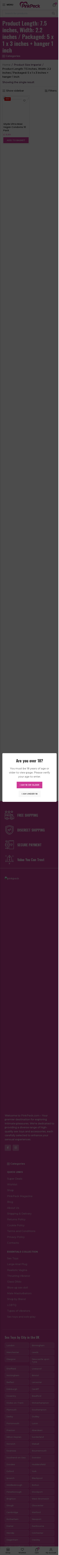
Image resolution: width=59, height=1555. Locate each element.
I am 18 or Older (29, 785)
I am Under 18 (29, 793)
